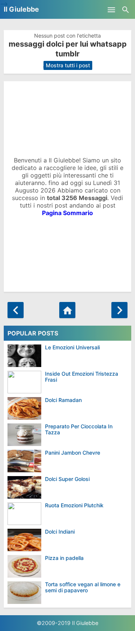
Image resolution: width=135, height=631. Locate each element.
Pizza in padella (64, 558)
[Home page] (67, 310)
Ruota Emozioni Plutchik (74, 505)
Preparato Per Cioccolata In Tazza (78, 429)
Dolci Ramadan (63, 400)
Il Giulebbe (21, 9)
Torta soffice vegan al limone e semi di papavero (82, 587)
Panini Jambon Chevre (72, 452)
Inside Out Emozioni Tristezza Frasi (81, 376)
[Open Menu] (111, 9)
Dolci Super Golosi (67, 479)
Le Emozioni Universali (72, 347)
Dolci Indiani (60, 531)
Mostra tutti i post (68, 65)
